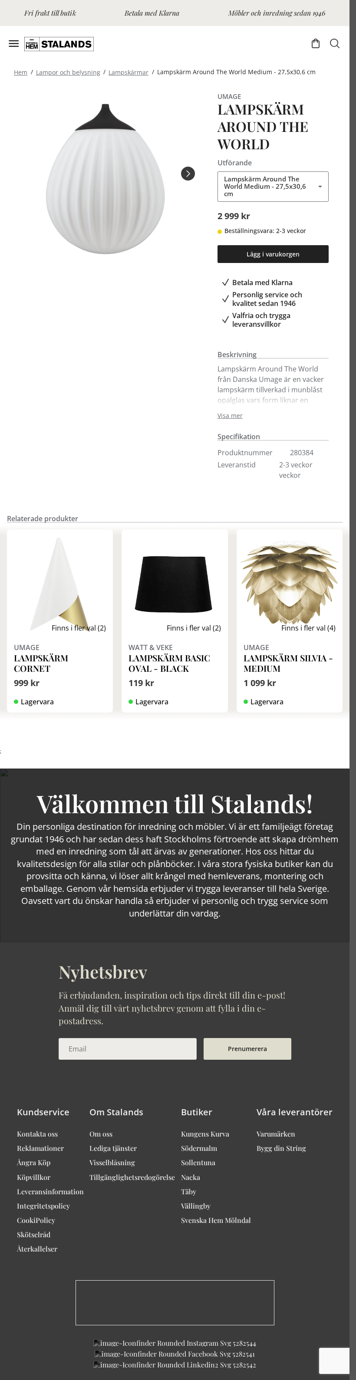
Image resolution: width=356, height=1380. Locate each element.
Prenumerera (247, 1049)
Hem (20, 72)
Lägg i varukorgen (273, 254)
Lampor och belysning (68, 72)
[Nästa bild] (188, 174)
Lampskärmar (128, 72)
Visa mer (230, 415)
